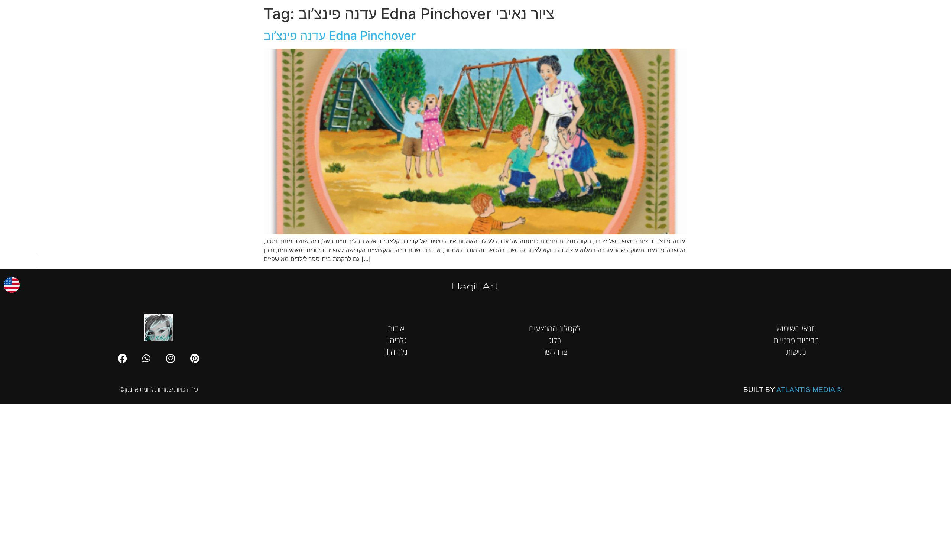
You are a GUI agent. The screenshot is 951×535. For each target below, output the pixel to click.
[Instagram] (170, 358)
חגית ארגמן (931, 11)
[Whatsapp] (146, 358)
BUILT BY (792, 389)
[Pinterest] (194, 358)
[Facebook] (122, 358)
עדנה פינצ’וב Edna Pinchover (340, 35)
